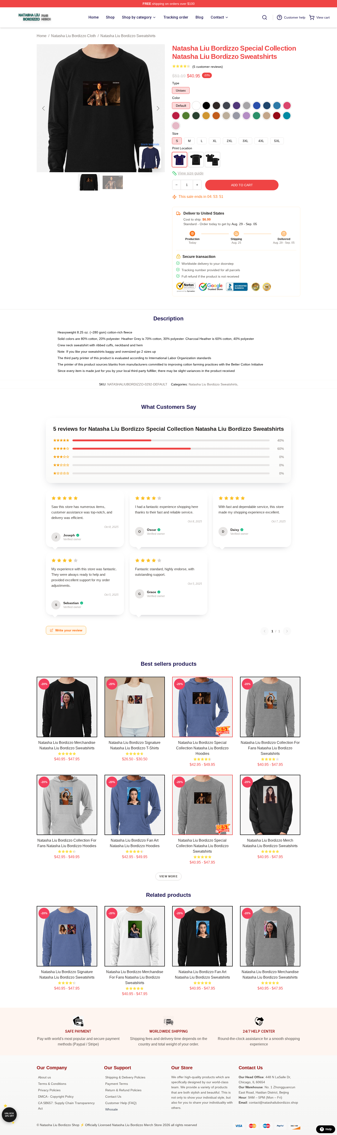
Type (175, 83)
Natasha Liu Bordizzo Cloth (73, 36)
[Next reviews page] (287, 631)
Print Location (182, 148)
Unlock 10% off (9, 1114)
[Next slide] (158, 108)
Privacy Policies (49, 1090)
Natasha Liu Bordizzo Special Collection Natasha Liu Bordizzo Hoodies (202, 748)
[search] (264, 17)
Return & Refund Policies (123, 1090)
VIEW (67, 732)
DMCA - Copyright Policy (56, 1096)
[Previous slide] (44, 108)
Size (175, 133)
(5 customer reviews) (207, 66)
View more (168, 876)
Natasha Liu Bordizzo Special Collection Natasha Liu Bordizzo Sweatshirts (202, 845)
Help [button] (328, 1129)
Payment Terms (116, 1084)
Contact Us (113, 1096)
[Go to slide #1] (89, 182)
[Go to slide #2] (113, 182)
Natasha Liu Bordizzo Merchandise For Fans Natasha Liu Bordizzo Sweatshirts (134, 977)
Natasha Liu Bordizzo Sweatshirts (127, 36)
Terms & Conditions (52, 1084)
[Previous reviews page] (264, 631)
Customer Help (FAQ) (121, 1103)
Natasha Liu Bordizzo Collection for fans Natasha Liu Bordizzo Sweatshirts (270, 748)
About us (44, 1077)
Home (42, 36)
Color (176, 98)
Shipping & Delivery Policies (125, 1077)
